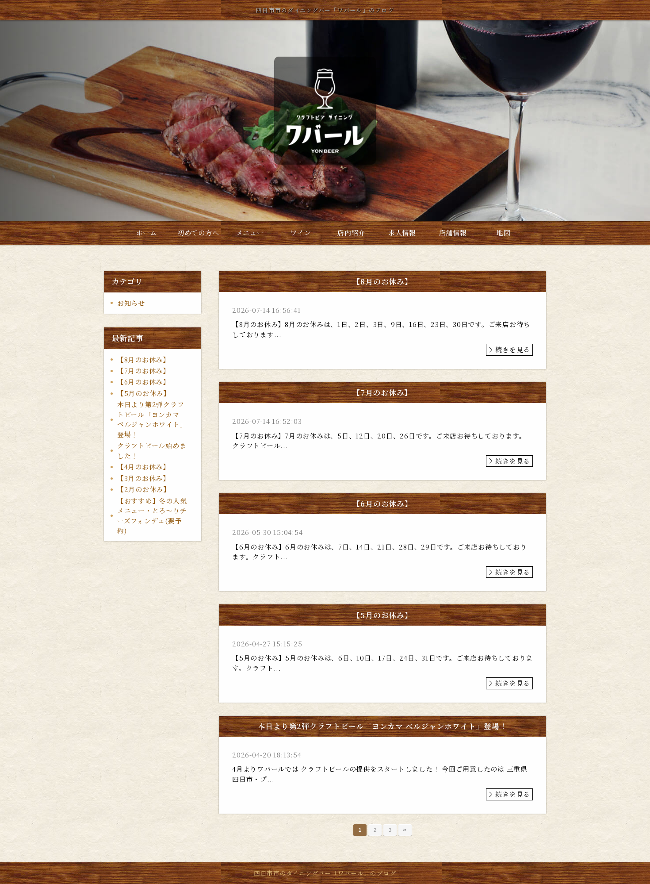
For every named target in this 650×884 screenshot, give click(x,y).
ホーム (146, 232)
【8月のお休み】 (143, 359)
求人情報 (402, 232)
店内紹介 (351, 232)
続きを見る (512, 349)
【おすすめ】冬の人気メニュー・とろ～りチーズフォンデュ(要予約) (152, 515)
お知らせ (131, 302)
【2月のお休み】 (143, 489)
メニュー (250, 232)
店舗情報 (453, 232)
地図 (504, 232)
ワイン (300, 232)
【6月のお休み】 (143, 381)
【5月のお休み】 (143, 393)
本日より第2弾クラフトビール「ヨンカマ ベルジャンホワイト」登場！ (152, 419)
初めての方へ (198, 232)
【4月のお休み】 (143, 466)
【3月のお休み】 (143, 478)
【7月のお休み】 (143, 370)
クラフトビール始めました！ (152, 450)
